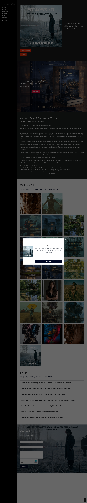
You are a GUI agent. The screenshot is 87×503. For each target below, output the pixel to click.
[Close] (66, 239)
